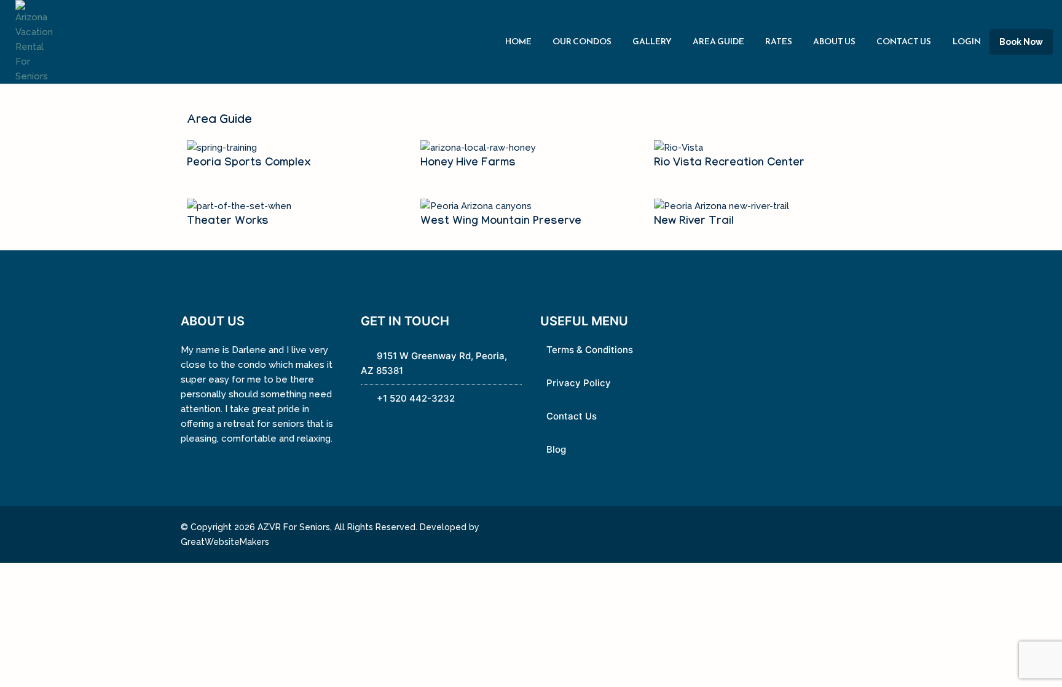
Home (518, 41)
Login (967, 41)
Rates (778, 41)
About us (834, 41)
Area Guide (718, 41)
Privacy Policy (578, 383)
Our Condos (582, 41)
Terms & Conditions (589, 349)
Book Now (1021, 42)
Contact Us (903, 41)
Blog (556, 449)
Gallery (652, 41)
